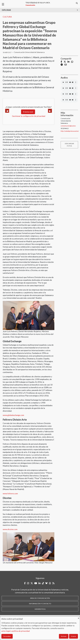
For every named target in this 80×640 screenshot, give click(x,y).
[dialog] (40, 628)
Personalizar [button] (7, 636)
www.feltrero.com (10, 493)
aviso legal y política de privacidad (15, 631)
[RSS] (53, 583)
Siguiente (50, 111)
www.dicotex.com (10, 529)
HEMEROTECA (40, 609)
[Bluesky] (46, 583)
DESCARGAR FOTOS (69, 145)
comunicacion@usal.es (68, 126)
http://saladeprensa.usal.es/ (70, 131)
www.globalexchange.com (13, 415)
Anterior (7, 111)
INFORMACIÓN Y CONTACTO (40, 603)
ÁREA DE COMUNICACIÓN (40, 598)
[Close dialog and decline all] (78, 617)
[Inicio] (39, 4)
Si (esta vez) (28, 112)
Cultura (7, 17)
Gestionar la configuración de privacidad (28, 116)
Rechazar (63, 636)
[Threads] (50, 583)
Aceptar (73, 636)
